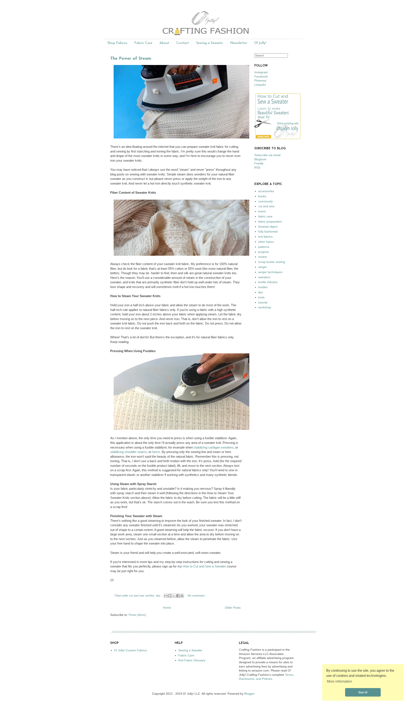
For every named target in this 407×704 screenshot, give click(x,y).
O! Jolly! (260, 43)
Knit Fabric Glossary (191, 660)
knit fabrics (265, 236)
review (262, 256)
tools (261, 297)
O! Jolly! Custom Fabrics (130, 650)
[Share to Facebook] (178, 596)
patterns (263, 246)
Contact (182, 43)
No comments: (197, 595)
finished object (267, 226)
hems (156, 452)
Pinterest (260, 80)
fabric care (265, 216)
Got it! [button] (363, 692)
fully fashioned (267, 231)
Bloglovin (260, 159)
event (262, 211)
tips (158, 595)
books (262, 196)
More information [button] (339, 681)
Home (167, 607)
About (164, 43)
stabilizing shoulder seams (128, 452)
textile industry (267, 282)
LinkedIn (260, 84)
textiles (149, 595)
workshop (264, 307)
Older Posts (233, 607)
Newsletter (238, 43)
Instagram (261, 72)
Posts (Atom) (137, 615)
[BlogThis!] (170, 596)
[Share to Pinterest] (182, 596)
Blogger (249, 693)
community (265, 201)
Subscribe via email (267, 155)
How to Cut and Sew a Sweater (204, 566)
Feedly (258, 163)
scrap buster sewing (271, 262)
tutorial (262, 302)
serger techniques (270, 272)
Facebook (261, 76)
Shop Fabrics (117, 43)
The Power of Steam (130, 58)
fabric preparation (270, 221)
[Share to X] (174, 596)
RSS (257, 167)
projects (263, 252)
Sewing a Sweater (209, 43)
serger (262, 267)
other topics (266, 241)
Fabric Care (143, 43)
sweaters (264, 277)
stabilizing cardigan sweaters (214, 447)
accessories (266, 191)
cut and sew (136, 595)
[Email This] (166, 596)
